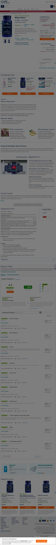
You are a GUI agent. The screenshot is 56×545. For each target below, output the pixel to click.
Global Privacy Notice (24, 540)
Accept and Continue (41, 541)
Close (10, 542)
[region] (28, 541)
